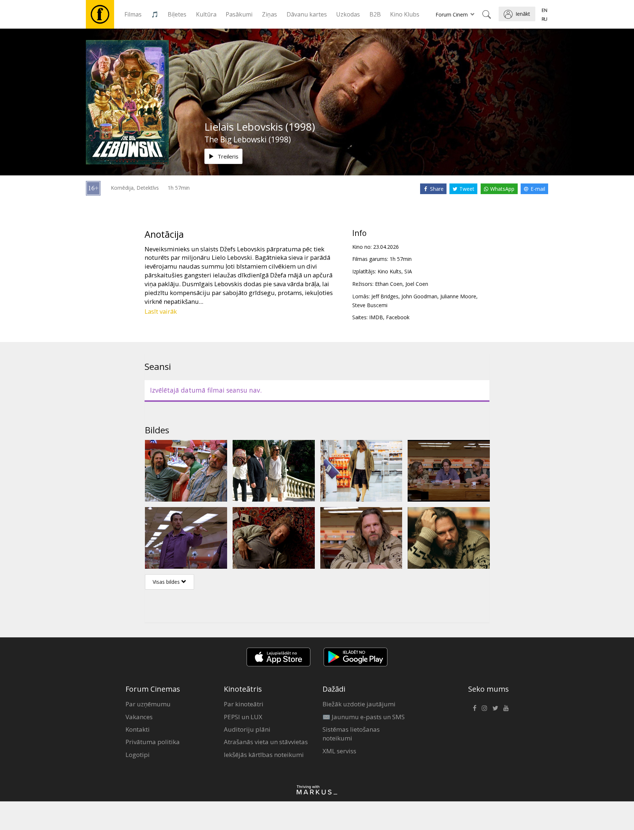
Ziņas (269, 14)
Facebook (397, 317)
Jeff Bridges (384, 296)
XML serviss (339, 751)
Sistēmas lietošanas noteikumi (351, 733)
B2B (375, 14)
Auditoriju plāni (247, 729)
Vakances (139, 717)
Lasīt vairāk (161, 311)
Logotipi (137, 754)
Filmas (133, 14)
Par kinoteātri (243, 704)
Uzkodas (348, 14)
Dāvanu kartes (307, 14)
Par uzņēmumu (148, 704)
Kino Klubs (404, 14)
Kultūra (206, 14)
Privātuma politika (152, 742)
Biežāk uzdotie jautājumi (359, 704)
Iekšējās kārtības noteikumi (264, 754)
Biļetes (177, 14)
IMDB (376, 317)
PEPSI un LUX (243, 717)
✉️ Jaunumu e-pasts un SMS (364, 717)
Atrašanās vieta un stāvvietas (266, 742)
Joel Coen (416, 283)
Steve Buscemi (369, 305)
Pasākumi (239, 14)
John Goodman (419, 296)
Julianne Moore (458, 296)
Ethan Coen (388, 283)
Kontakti (137, 729)
